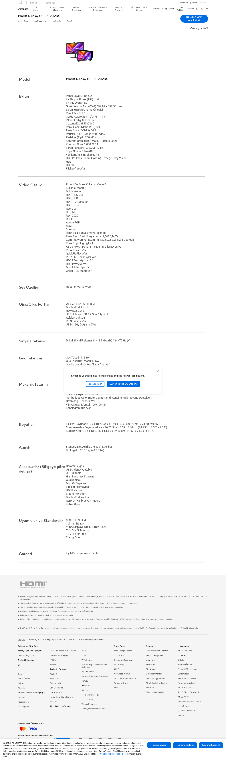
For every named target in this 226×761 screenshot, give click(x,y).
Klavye (84, 690)
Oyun (20, 674)
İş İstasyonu (23, 706)
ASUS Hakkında (185, 651)
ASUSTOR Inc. (184, 687)
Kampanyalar (168, 9)
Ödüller (181, 660)
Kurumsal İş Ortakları (187, 678)
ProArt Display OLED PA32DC (39, 16)
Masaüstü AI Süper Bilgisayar (94, 676)
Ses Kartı (54, 701)
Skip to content (19, 9)
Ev (19, 665)
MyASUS (150, 687)
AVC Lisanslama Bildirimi (125, 678)
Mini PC (53, 664)
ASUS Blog (119, 664)
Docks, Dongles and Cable (93, 709)
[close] (158, 371)
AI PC (116, 669)
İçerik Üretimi (24, 679)
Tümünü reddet (185, 745)
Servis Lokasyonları (154, 655)
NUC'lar (53, 660)
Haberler (182, 655)
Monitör (21, 697)
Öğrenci (21, 683)
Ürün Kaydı (151, 660)
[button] (204, 2)
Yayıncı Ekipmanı (89, 704)
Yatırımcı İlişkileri (185, 664)
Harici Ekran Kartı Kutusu (61, 697)
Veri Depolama (56, 688)
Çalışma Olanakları (186, 711)
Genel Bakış (23, 21)
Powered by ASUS (188, 2)
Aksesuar (22, 688)
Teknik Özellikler (40, 21)
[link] (23, 9)
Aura (116, 687)
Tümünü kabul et (211, 745)
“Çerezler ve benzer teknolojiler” (113, 754)
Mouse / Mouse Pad (90, 695)
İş (19, 669)
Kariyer (181, 715)
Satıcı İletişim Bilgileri (155, 692)
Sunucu (84, 681)
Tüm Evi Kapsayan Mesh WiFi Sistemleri (94, 665)
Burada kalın (95, 383)
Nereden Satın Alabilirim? (194, 18)
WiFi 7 (84, 651)
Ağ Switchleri (87, 671)
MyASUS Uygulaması (155, 678)
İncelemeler (56, 21)
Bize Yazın (150, 664)
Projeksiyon (23, 702)
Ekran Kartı (55, 678)
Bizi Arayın (150, 669)
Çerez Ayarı (159, 745)
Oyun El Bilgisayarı (26, 655)
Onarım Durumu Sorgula (157, 651)
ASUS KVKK (183, 697)
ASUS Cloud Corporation (189, 692)
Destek (69, 21)
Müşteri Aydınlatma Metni (189, 701)
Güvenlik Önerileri (154, 674)
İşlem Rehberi (184, 706)
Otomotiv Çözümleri (123, 660)
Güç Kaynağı (55, 683)
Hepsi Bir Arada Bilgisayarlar (63, 651)
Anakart (53, 674)
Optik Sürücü (56, 692)
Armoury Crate (121, 683)
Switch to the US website (123, 383)
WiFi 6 (84, 655)
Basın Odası (183, 674)
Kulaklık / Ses (87, 699)
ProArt (72, 639)
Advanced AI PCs (122, 674)
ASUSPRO (119, 655)
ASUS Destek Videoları (156, 683)
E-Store (35, 8)
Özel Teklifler (180, 8)
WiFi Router (86, 660)
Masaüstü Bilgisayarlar (60, 655)
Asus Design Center (123, 651)
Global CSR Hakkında (188, 669)
